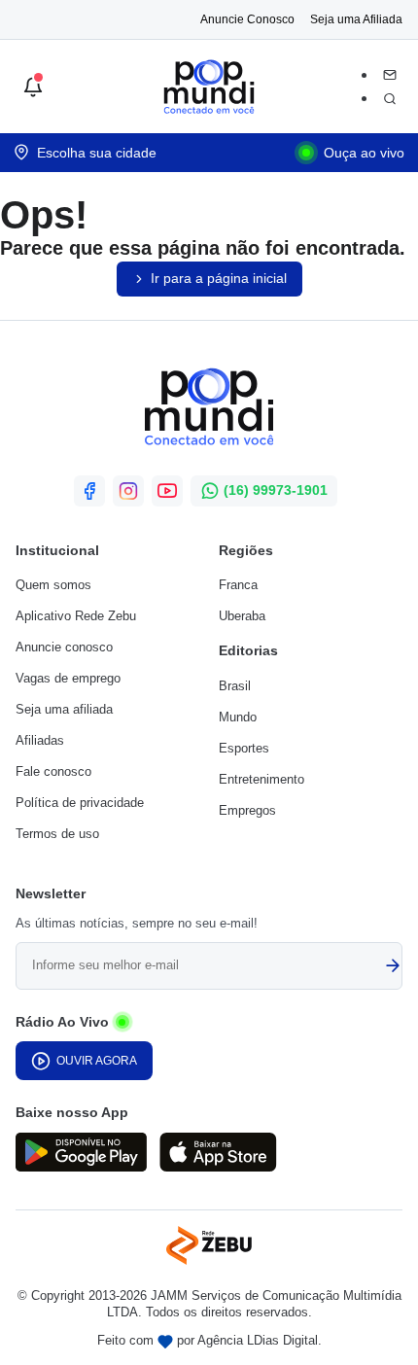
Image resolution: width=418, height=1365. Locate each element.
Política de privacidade (80, 802)
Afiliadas (40, 740)
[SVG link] (82, 1155)
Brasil (235, 686)
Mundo (238, 717)
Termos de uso (57, 833)
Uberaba (242, 616)
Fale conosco (53, 771)
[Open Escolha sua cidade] (85, 152)
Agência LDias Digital (257, 1340)
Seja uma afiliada (64, 709)
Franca (238, 585)
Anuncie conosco (64, 647)
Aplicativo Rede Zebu (76, 616)
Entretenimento (261, 779)
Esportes (244, 748)
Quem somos (53, 585)
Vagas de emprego (68, 678)
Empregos (247, 810)
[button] (33, 87)
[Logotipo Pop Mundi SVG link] (209, 410)
